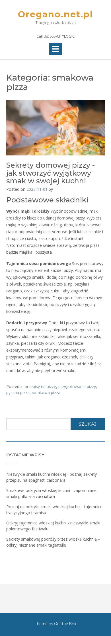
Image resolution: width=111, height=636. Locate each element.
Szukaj (87, 424)
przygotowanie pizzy (77, 386)
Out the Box (65, 623)
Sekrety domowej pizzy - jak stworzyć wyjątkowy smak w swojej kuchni (50, 173)
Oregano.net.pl (55, 14)
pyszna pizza (18, 392)
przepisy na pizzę (40, 386)
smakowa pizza (46, 392)
